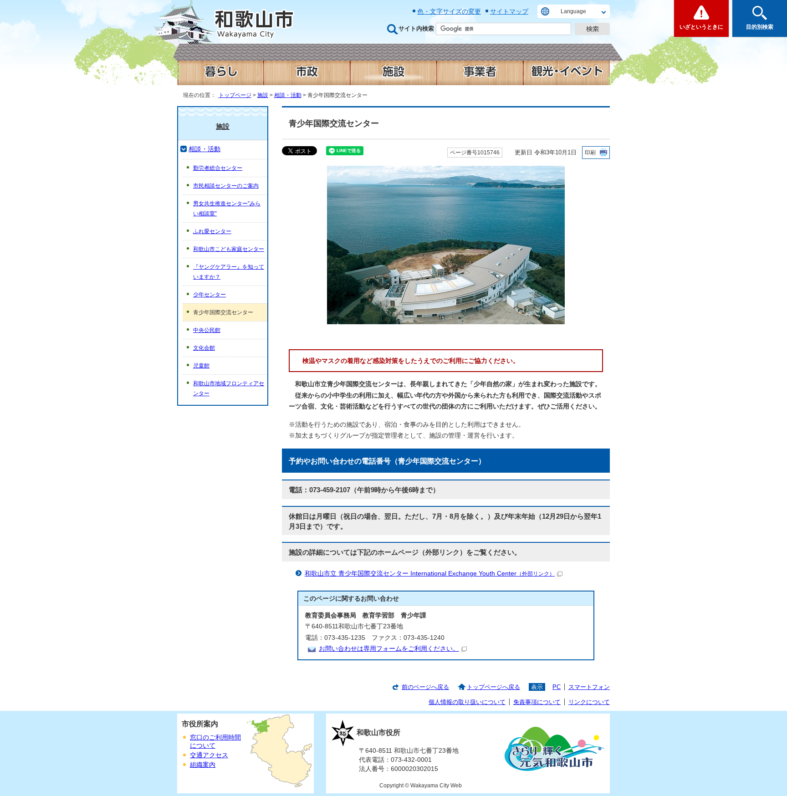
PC (556, 687)
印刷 (590, 152)
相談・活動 (288, 95)
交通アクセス (209, 755)
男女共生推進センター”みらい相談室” (227, 208)
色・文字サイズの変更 (449, 11)
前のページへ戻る (425, 687)
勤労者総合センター (217, 168)
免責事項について (537, 702)
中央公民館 (206, 330)
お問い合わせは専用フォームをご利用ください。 (389, 648)
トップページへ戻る (493, 687)
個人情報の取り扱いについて (467, 702)
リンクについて (589, 702)
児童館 (201, 365)
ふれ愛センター (212, 231)
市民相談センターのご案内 (226, 186)
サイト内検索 (416, 28)
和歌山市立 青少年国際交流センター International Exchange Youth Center (430, 573)
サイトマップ (509, 11)
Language (573, 11)
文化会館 (204, 348)
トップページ (235, 95)
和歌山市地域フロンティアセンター (228, 388)
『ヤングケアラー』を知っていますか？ (228, 272)
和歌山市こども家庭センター (228, 249)
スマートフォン (589, 687)
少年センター (209, 294)
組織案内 (202, 764)
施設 (262, 95)
